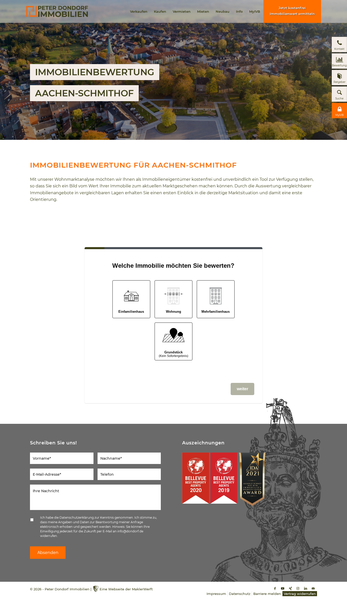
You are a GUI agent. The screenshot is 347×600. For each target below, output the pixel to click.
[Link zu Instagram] (298, 588)
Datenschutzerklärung (76, 517)
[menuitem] (139, 11)
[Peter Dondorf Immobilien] (57, 11)
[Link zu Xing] (290, 588)
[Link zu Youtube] (283, 588)
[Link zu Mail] (313, 588)
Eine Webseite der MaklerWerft (126, 589)
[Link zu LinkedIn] (305, 588)
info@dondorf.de (130, 531)
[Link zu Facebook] (275, 588)
